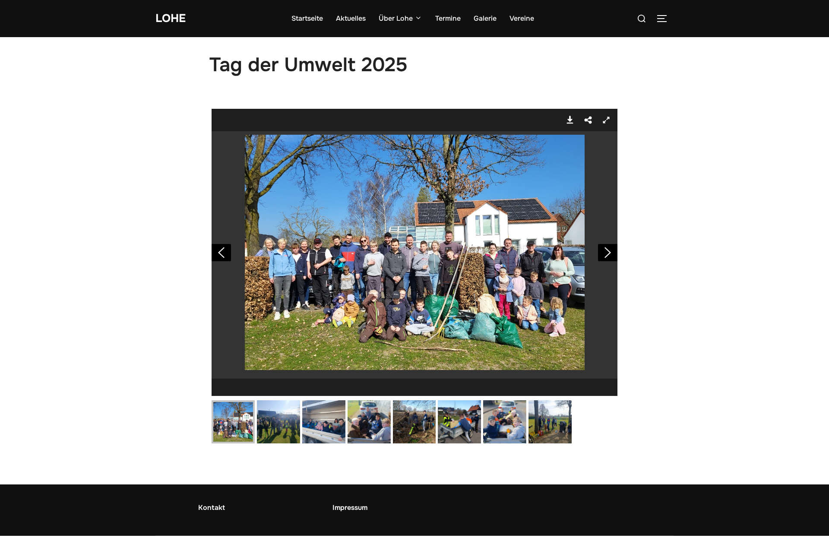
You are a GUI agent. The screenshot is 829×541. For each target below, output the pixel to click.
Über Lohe (396, 18)
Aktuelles (351, 18)
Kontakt (211, 507)
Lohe (170, 18)
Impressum (349, 507)
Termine (448, 18)
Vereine (521, 18)
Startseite (307, 18)
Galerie (485, 18)
